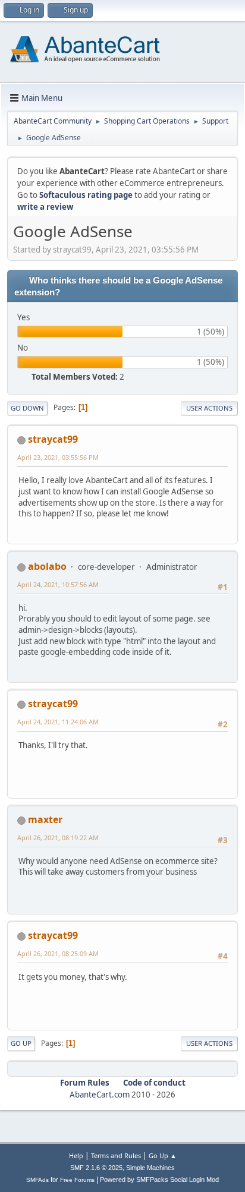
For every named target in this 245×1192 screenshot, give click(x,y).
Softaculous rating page (86, 195)
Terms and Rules (116, 1155)
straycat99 (53, 439)
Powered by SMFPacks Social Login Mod (159, 1179)
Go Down (27, 407)
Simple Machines (150, 1167)
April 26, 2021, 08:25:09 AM (58, 953)
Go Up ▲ (163, 1155)
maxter (45, 819)
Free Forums (77, 1180)
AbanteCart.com (100, 1094)
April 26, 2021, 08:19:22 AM (58, 837)
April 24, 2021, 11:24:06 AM (58, 721)
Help (76, 1155)
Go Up (21, 1043)
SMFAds (37, 1180)
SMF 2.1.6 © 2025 (96, 1167)
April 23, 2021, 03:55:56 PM (58, 457)
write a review (45, 206)
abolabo (47, 566)
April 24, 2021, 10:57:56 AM (58, 584)
